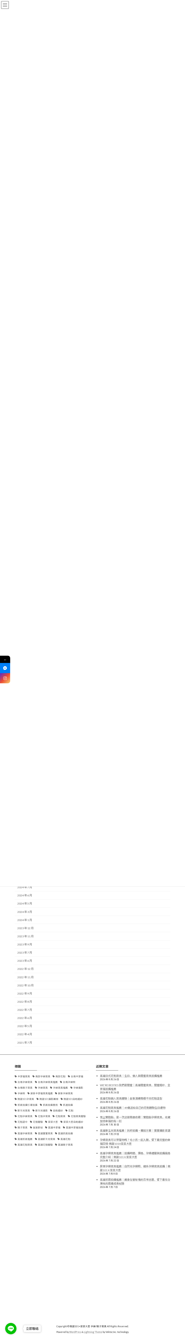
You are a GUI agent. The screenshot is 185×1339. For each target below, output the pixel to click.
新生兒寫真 (24, 1110)
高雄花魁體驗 (45, 1144)
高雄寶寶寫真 (45, 1133)
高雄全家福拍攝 (74, 1127)
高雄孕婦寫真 (25, 1133)
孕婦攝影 (78, 1087)
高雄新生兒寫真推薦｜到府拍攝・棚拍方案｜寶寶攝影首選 (135, 1130)
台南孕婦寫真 (25, 1082)
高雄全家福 (54, 1127)
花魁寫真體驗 (78, 1116)
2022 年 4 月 (24, 1034)
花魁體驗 (38, 1122)
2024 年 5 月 (24, 903)
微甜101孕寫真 (26, 1099)
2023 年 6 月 (24, 960)
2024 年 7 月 (24, 887)
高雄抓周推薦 (25, 1139)
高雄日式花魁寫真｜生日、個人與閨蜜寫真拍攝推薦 (131, 1076)
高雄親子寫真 (65, 1144)
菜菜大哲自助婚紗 (73, 1122)
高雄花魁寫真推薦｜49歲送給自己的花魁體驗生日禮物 (132, 1108)
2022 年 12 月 (25, 969)
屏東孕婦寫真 (65, 1093)
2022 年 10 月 (25, 985)
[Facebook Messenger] (5, 668)
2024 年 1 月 (24, 920)
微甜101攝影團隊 (48, 1099)
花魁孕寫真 (44, 1116)
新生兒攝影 (41, 1110)
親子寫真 (23, 1127)
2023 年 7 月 (24, 952)
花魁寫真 (60, 1116)
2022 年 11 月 (25, 977)
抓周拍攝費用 (50, 1105)
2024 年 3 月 (24, 912)
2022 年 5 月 (24, 1026)
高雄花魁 (65, 1139)
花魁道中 (23, 1122)
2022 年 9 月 (24, 993)
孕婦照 (21, 1093)
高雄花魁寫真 (25, 1144)
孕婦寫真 (43, 1087)
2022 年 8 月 (24, 1001)
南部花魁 (60, 1076)
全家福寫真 (24, 1076)
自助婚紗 (58, 1110)
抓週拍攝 (68, 1105)
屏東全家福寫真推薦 (41, 1093)
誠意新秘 (38, 1127)
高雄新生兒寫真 (46, 1139)
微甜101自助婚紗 (73, 1099)
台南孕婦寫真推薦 (48, 1082)
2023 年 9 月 (24, 944)
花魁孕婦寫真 (25, 1116)
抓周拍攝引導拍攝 (27, 1105)
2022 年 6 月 (24, 1018)
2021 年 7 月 (24, 1042)
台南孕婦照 (69, 1082)
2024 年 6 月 (24, 895)
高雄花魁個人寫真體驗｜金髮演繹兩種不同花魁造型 (131, 1098)
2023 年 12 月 (25, 928)
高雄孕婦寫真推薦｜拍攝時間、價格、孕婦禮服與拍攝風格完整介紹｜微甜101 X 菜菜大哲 (135, 1155)
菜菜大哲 (53, 1122)
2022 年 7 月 (24, 1009)
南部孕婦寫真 (42, 1076)
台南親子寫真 (25, 1087)
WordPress (75, 1332)
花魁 (70, 1110)
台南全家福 (77, 1076)
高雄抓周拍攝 (65, 1133)
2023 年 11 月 (25, 936)
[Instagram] (5, 678)
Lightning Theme (93, 1332)
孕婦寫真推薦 (60, 1087)
